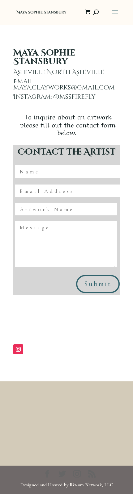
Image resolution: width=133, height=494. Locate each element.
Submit (98, 284)
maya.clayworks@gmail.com (64, 87)
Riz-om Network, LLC (91, 485)
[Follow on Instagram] (18, 349)
